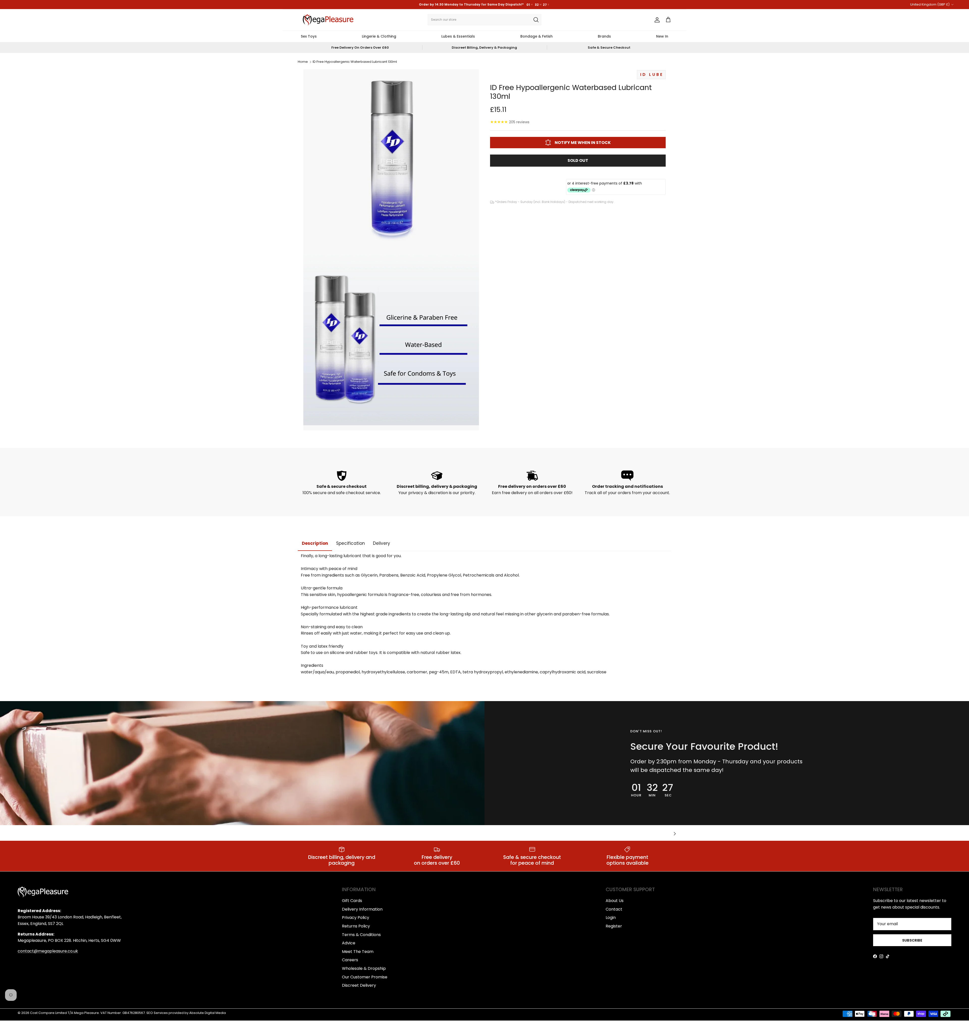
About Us (615, 901)
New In (662, 36)
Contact (614, 909)
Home (303, 61)
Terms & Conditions (361, 935)
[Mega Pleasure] (328, 19)
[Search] (536, 20)
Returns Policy (356, 926)
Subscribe (912, 940)
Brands (604, 36)
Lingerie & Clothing (379, 36)
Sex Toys (309, 36)
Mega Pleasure (86, 1012)
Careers (350, 960)
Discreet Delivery (359, 985)
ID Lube (651, 74)
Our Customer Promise (364, 977)
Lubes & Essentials (458, 36)
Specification (350, 543)
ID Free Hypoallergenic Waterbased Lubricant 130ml (355, 61)
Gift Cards (352, 901)
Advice (348, 943)
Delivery (381, 543)
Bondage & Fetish (536, 36)
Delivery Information (362, 909)
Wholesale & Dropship (364, 968)
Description (315, 543)
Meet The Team (357, 951)
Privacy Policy (355, 917)
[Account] (656, 20)
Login (611, 917)
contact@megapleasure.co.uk (48, 951)
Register (614, 926)
